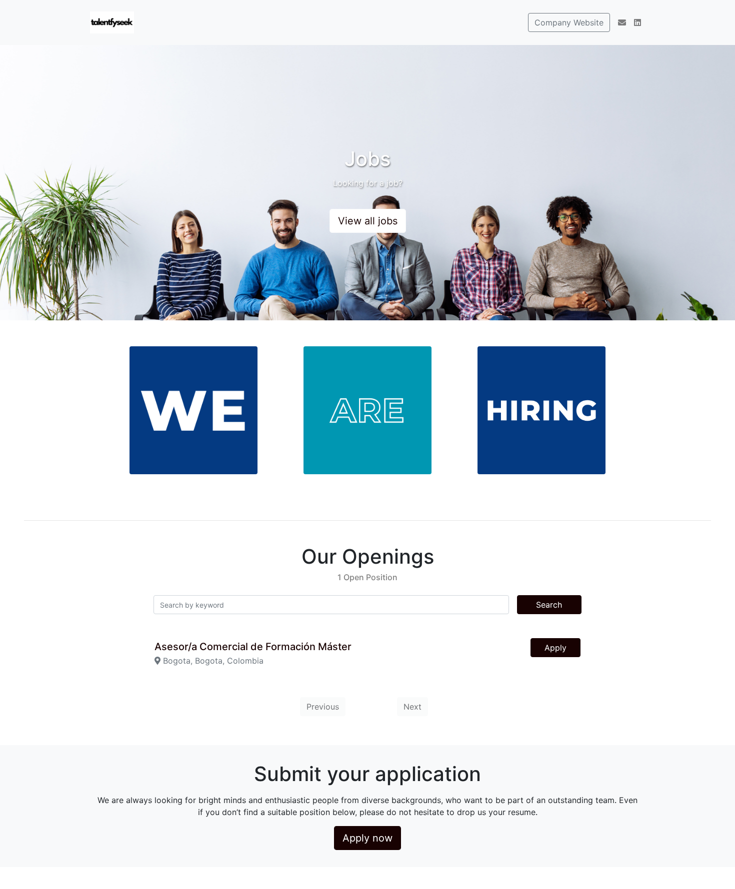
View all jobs (368, 221)
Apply (555, 648)
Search (549, 605)
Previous (322, 707)
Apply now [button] (367, 838)
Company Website (569, 22)
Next (413, 707)
